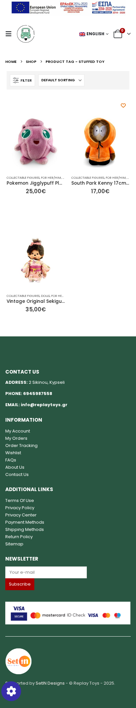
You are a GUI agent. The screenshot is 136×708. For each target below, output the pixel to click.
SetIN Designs (50, 683)
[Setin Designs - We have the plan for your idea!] (18, 661)
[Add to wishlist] (123, 105)
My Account (17, 431)
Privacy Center (21, 515)
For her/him (51, 177)
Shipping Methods (24, 529)
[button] (10, 33)
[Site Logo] (26, 34)
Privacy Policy (19, 508)
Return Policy (19, 537)
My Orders (16, 438)
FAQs (10, 460)
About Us (14, 467)
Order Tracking (21, 445)
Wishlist (13, 453)
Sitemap (14, 544)
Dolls (45, 296)
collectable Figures (23, 177)
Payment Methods (24, 522)
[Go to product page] (36, 141)
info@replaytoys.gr (44, 405)
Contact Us (17, 474)
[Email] (67, 572)
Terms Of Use (19, 500)
